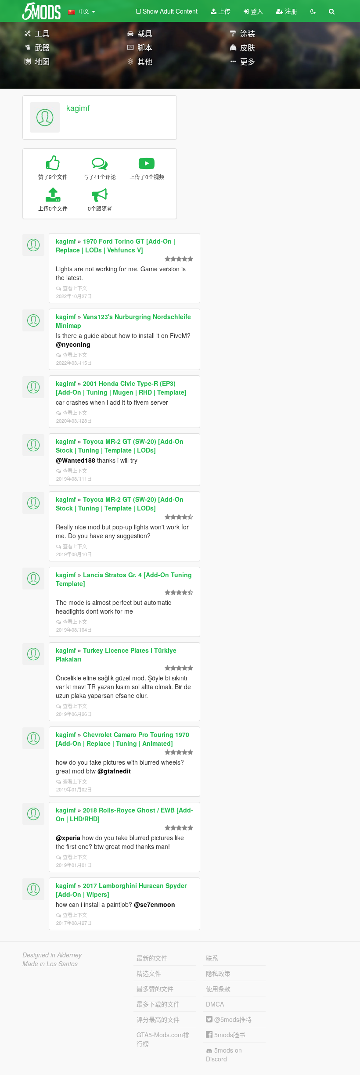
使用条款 (218, 988)
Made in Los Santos (50, 963)
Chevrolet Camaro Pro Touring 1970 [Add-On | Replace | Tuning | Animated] (122, 739)
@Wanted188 (75, 460)
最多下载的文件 (158, 1003)
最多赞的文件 (155, 988)
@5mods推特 (232, 1019)
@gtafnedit (114, 770)
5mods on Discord (224, 1054)
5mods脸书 (228, 1034)
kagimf (78, 107)
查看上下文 (75, 287)
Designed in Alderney (52, 954)
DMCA (215, 1003)
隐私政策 (218, 973)
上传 (223, 11)
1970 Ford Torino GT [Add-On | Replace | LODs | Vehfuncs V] (115, 245)
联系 (212, 957)
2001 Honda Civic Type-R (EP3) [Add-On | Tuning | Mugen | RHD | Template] (121, 387)
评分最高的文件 (158, 1019)
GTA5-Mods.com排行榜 (163, 1039)
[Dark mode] (313, 11)
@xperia (68, 837)
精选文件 (149, 973)
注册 (290, 11)
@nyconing (73, 344)
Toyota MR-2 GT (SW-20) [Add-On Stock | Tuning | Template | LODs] (120, 445)
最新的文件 (152, 957)
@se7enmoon (154, 904)
